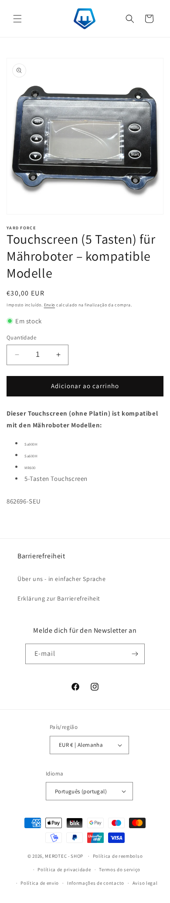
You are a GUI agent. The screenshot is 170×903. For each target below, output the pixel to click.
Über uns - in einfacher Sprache (61, 579)
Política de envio (39, 883)
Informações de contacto (95, 883)
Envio (49, 305)
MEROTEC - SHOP (64, 856)
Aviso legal (145, 883)
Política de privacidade (64, 869)
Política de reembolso (118, 856)
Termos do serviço (119, 869)
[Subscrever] (134, 654)
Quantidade (21, 337)
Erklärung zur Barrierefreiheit (58, 598)
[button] (17, 18)
